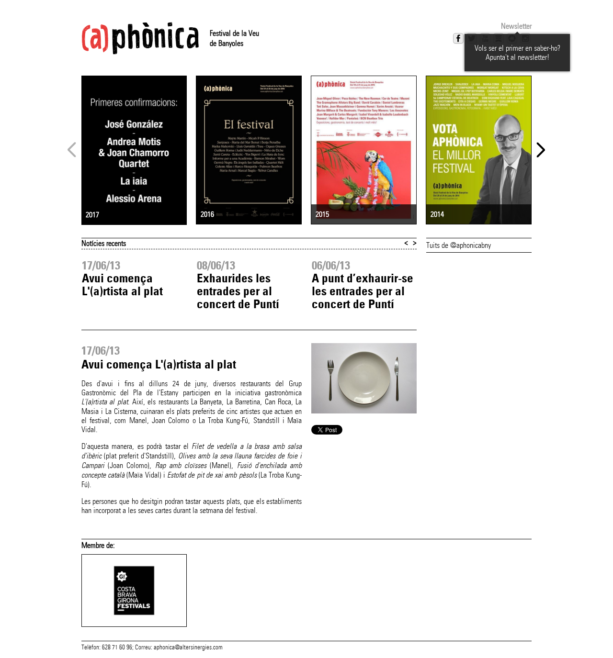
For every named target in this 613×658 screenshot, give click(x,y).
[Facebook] (458, 38)
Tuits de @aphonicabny (458, 245)
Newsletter (516, 26)
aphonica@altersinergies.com (188, 647)
